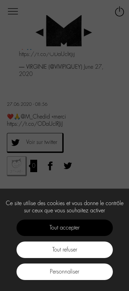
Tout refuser (64, 249)
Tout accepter (64, 227)
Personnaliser (64, 271)
